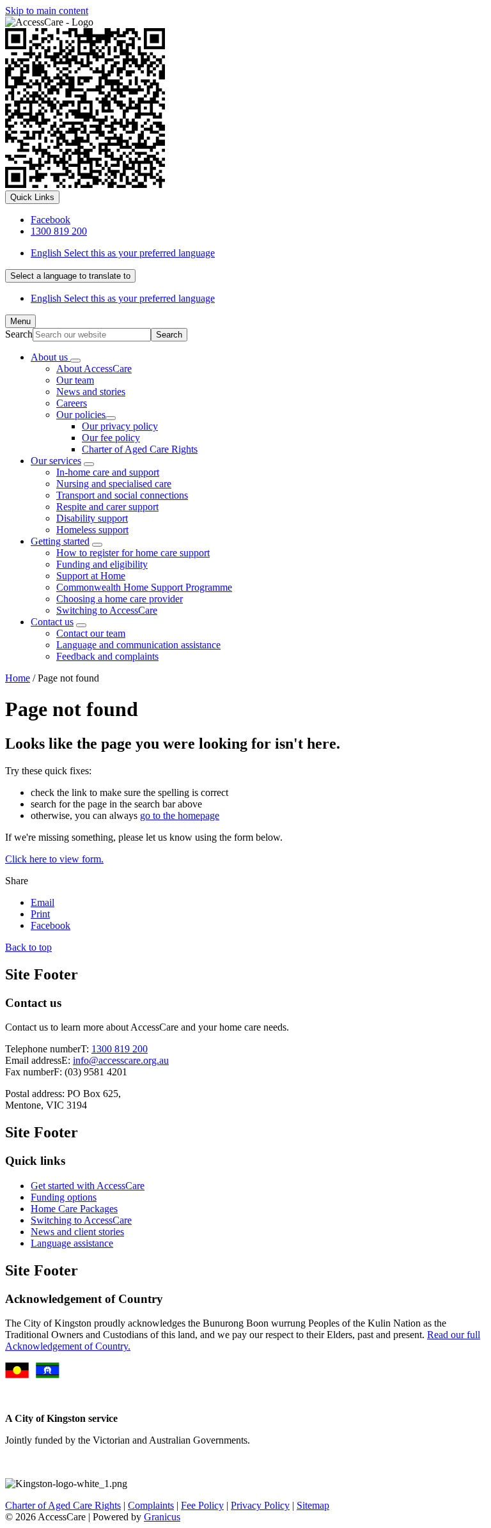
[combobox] (70, 276)
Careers (71, 403)
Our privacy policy (120, 426)
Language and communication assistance (138, 644)
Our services (56, 460)
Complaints (151, 1505)
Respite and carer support (107, 506)
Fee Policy (202, 1505)
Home (17, 678)
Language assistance (72, 1243)
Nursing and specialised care (113, 483)
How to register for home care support (133, 552)
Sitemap (313, 1505)
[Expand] (75, 361)
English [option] (123, 298)
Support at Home (90, 575)
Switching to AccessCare (106, 610)
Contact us (52, 621)
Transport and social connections (122, 495)
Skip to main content (46, 10)
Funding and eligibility (102, 564)
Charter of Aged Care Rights (140, 449)
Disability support (92, 518)
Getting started (60, 541)
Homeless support (92, 529)
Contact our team (90, 633)
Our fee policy (111, 437)
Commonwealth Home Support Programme (144, 587)
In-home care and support (107, 472)
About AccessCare (94, 368)
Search (19, 334)
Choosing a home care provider (119, 598)
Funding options (64, 1197)
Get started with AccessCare (87, 1185)
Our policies (80, 414)
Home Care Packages (74, 1208)
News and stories (90, 391)
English (123, 252)
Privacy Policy (260, 1505)
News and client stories (77, 1231)
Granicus (162, 1516)
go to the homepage (179, 815)
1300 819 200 (119, 1048)
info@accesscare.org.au (121, 1060)
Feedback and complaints (107, 656)
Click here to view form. (54, 859)
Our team (75, 380)
